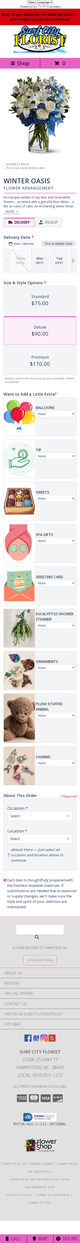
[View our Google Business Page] (36, 1040)
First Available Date (58, 243)
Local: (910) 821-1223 (40, 1075)
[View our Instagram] (44, 1040)
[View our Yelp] (52, 1040)
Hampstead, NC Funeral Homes (27, 1164)
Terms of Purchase (53, 1195)
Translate (53, 6)
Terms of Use (40, 1203)
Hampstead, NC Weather (30, 1179)
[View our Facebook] (28, 1040)
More (9, 211)
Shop (23, 63)
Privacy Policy (20, 1195)
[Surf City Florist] (40, 51)
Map (41, 1239)
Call (15, 1239)
